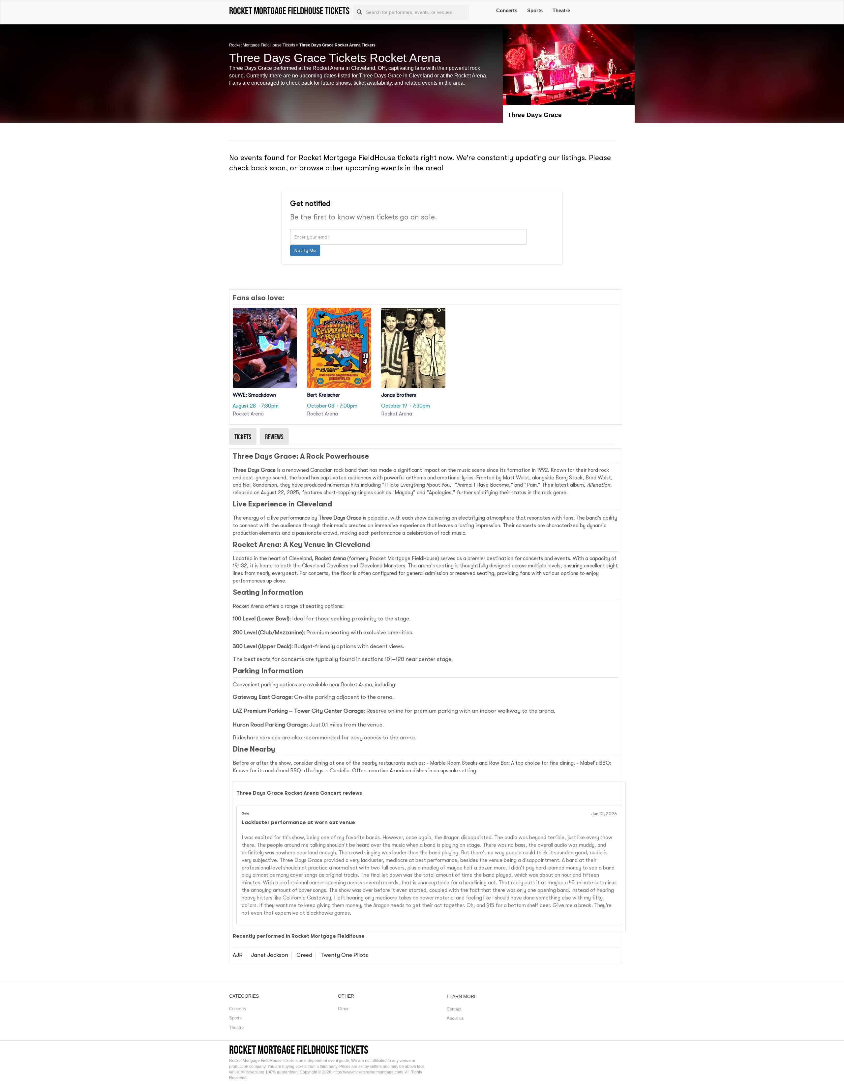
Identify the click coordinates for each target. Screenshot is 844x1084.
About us (455, 1018)
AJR (238, 955)
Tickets (242, 436)
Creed (304, 955)
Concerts (506, 10)
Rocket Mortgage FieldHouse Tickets (262, 45)
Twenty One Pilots (344, 955)
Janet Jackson (269, 955)
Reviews (274, 436)
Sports (535, 10)
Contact (454, 1009)
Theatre (561, 10)
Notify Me (305, 250)
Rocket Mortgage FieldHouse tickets (298, 1049)
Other (343, 1008)
